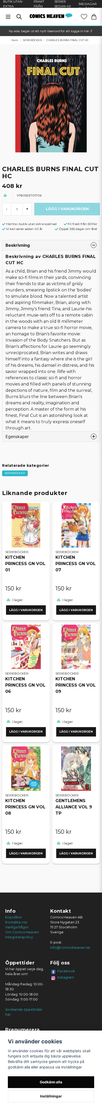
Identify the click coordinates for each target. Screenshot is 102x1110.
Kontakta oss (16, 922)
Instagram (65, 977)
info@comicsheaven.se (70, 948)
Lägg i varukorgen (26, 610)
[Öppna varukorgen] (94, 16)
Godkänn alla (51, 1082)
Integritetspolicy (19, 937)
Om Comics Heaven (22, 932)
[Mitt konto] (84, 16)
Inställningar (51, 1096)
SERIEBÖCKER (32, 40)
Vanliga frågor (17, 927)
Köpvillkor (13, 917)
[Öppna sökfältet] (19, 16)
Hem (15, 40)
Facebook (66, 971)
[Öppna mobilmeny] (8, 16)
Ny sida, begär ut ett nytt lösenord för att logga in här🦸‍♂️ (51, 31)
